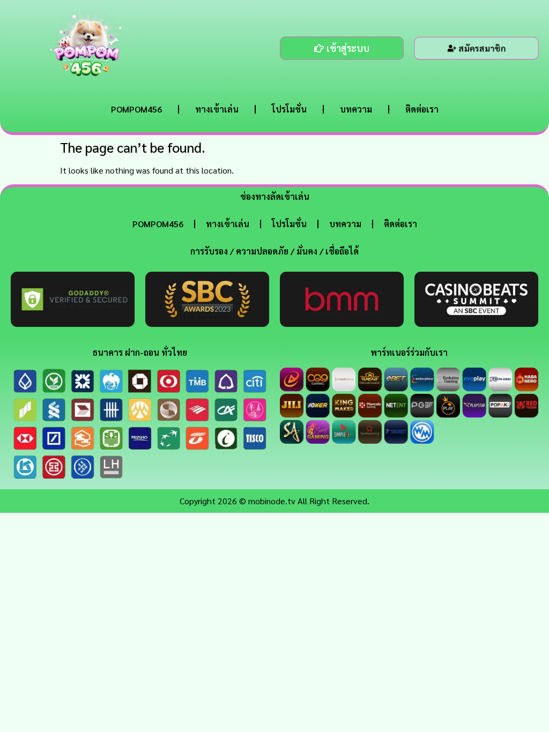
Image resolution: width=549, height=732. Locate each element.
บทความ (356, 109)
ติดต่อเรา (422, 109)
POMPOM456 (136, 109)
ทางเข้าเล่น (217, 109)
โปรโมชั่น (289, 109)
